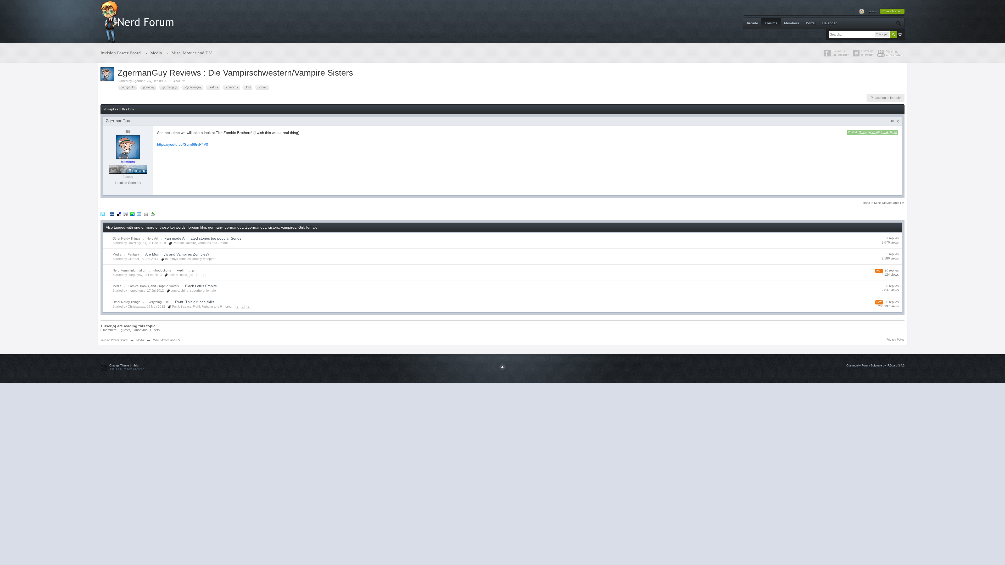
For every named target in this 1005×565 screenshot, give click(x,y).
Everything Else (158, 302)
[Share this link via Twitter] (102, 214)
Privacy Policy (895, 339)
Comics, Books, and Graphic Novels (153, 286)
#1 (893, 121)
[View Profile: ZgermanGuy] (128, 147)
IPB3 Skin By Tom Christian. (127, 368)
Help (135, 365)
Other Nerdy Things (126, 238)
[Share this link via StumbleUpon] (132, 214)
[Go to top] (502, 367)
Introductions (162, 270)
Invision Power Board (113, 340)
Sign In (872, 11)
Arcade (752, 23)
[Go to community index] (138, 21)
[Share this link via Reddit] (126, 214)
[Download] (153, 214)
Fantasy (133, 254)
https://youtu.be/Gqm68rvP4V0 (182, 144)
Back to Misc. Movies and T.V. (883, 203)
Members (791, 23)
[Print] (146, 214)
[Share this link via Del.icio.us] (119, 214)
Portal (811, 23)
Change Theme (119, 365)
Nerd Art (152, 238)
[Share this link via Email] (139, 214)
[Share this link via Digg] (112, 214)
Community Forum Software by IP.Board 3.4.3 (875, 365)
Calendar (829, 23)
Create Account (892, 11)
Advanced (900, 34)
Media (117, 254)
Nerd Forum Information (129, 270)
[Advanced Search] (898, 23)
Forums (771, 23)
